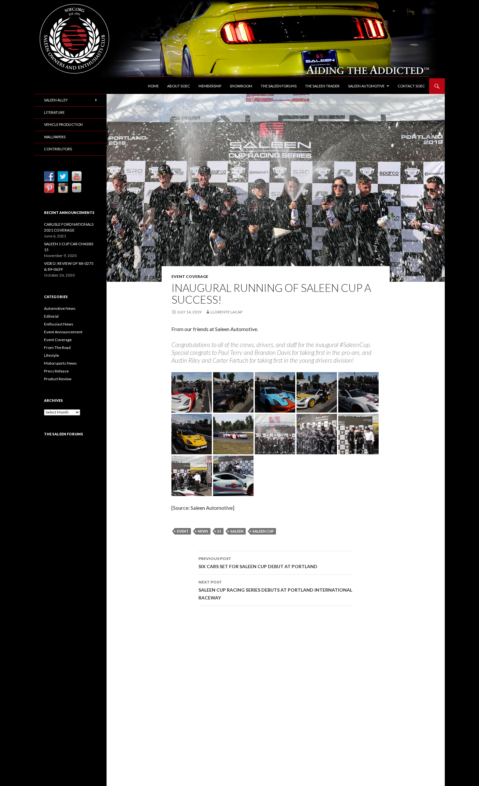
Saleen (236, 531)
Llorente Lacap (226, 312)
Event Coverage (189, 276)
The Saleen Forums (279, 86)
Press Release (56, 371)
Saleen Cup (263, 531)
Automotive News (60, 308)
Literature (54, 112)
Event (183, 531)
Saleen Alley (56, 100)
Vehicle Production (63, 124)
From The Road (57, 347)
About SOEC (178, 86)
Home (153, 86)
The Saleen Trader (322, 86)
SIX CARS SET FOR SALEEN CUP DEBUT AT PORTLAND (257, 562)
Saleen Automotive (366, 86)
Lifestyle (51, 355)
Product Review (57, 378)
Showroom (241, 86)
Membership (209, 86)
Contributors (58, 149)
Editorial (51, 316)
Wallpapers (54, 137)
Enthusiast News (58, 324)
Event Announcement (63, 331)
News (203, 531)
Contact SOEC (411, 86)
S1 (219, 531)
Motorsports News (60, 363)
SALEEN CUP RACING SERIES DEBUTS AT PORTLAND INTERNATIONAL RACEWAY (275, 590)
